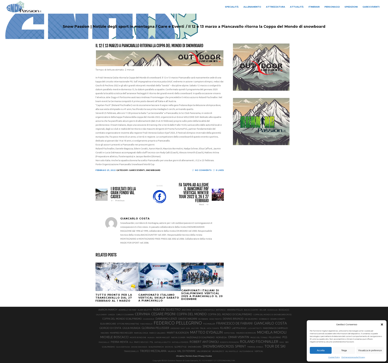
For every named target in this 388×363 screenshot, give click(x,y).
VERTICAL (258, 351)
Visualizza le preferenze (370, 350)
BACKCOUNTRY (251, 310)
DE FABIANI (203, 319)
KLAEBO (225, 327)
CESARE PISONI (163, 314)
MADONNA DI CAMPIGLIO (275, 328)
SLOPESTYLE (180, 346)
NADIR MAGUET (163, 337)
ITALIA (203, 328)
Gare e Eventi (171, 26)
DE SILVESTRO (251, 319)
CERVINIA (142, 314)
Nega (344, 350)
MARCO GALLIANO (157, 333)
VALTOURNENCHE (246, 351)
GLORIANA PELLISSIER (155, 327)
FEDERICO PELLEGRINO (178, 323)
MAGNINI (105, 333)
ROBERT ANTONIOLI (204, 341)
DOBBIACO (264, 319)
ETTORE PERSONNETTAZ (128, 324)
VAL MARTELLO (231, 351)
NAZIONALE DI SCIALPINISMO (201, 337)
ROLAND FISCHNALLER (259, 341)
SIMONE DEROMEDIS (139, 347)
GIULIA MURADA (131, 328)
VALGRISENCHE (204, 351)
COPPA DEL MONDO (192, 314)
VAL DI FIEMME (186, 351)
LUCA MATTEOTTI (255, 328)
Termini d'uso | (192, 356)
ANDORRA (186, 310)
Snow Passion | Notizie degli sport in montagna (109, 26)
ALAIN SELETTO (145, 310)
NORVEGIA (221, 337)
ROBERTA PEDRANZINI (229, 342)
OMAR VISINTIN (238, 337)
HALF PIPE (195, 328)
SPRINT (240, 346)
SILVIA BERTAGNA (123, 347)
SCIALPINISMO (108, 347)
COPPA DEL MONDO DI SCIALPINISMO (230, 314)
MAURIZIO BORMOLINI (246, 333)
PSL (151, 342)
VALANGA (172, 351)
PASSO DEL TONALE (259, 337)
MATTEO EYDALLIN (206, 332)
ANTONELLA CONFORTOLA (203, 310)
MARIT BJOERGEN (178, 332)
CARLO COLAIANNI (125, 314)
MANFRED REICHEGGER (121, 333)
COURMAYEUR (148, 319)
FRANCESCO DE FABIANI (234, 323)
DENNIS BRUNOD (233, 318)
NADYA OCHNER (178, 337)
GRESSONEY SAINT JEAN (180, 328)
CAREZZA (111, 315)
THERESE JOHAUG (255, 347)
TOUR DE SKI (274, 346)
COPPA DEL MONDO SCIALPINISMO (122, 318)
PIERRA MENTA (119, 342)
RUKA (281, 342)
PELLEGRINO (275, 337)
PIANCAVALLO (104, 342)
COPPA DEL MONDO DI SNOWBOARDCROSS (272, 314)
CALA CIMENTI (101, 315)
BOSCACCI (284, 309)
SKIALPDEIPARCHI (156, 347)
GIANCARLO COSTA (270, 323)
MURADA (151, 337)
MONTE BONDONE (138, 337)
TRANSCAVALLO (131, 351)
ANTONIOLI (221, 310)
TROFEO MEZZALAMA (153, 350)
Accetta (320, 350)
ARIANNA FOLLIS (235, 310)
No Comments (203, 170)
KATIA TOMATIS (213, 328)
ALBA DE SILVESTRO (167, 309)
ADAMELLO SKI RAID (127, 310)
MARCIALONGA (141, 333)
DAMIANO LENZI (166, 318)
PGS (284, 337)
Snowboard (153, 170)
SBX (287, 342)
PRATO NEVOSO (141, 342)
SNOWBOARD (194, 347)
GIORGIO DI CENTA (110, 327)
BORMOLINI (273, 310)
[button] (381, 324)
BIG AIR (263, 310)
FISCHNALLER (209, 324)
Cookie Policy (334, 357)
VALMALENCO (218, 351)
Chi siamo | (180, 356)
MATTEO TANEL (229, 333)
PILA (131, 342)
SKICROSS (169, 347)
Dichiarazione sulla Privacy (353, 357)
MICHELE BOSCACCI (114, 337)
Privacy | (202, 356)
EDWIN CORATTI (278, 319)
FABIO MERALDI (146, 324)
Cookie (209, 356)
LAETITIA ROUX (239, 328)
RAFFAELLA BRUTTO (162, 342)
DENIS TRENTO (215, 319)
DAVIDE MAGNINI (187, 318)
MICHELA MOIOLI (271, 332)
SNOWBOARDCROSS (218, 346)
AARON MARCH (107, 309)
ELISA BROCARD (108, 323)
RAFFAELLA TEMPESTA (180, 342)
